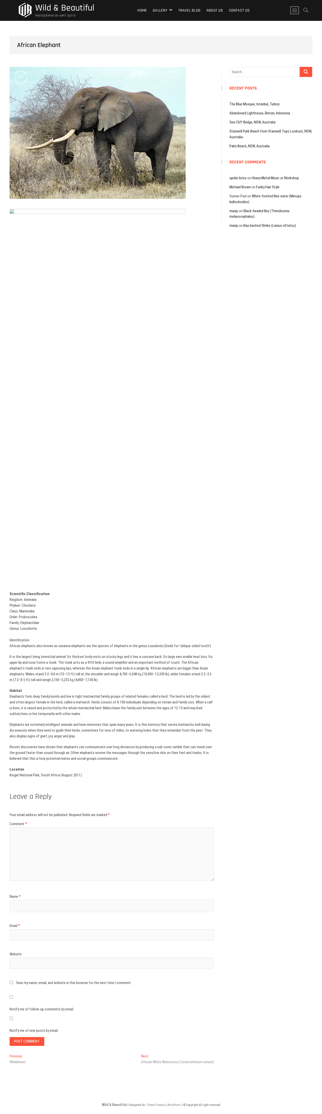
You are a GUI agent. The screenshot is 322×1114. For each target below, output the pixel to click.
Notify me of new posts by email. (34, 1030)
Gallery (160, 10)
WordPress (174, 1105)
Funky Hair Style (267, 187)
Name (15, 896)
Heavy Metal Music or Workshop (275, 178)
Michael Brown (240, 187)
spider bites (238, 178)
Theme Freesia (155, 1105)
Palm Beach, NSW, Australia (249, 146)
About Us (214, 10)
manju (233, 211)
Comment (18, 824)
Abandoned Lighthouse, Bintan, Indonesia (259, 113)
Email (15, 925)
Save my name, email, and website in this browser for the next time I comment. (74, 983)
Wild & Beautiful (64, 8)
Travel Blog (189, 10)
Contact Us (239, 10)
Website (16, 954)
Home (142, 10)
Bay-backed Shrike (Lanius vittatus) (270, 225)
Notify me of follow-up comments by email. (42, 1009)
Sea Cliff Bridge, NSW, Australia (252, 122)
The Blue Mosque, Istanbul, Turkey (254, 104)
